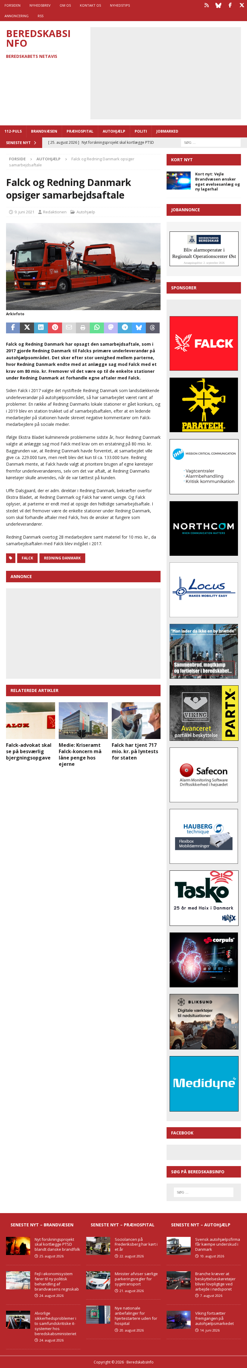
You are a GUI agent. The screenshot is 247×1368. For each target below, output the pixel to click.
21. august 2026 (132, 1290)
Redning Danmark (62, 558)
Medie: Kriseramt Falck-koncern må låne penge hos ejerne (80, 754)
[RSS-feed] (206, 5)
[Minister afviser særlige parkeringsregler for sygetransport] (98, 1280)
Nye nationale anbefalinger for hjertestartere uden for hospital (136, 1315)
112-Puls (13, 131)
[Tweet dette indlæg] (27, 327)
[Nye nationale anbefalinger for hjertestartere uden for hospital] (98, 1315)
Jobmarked (167, 131)
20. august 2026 (132, 1330)
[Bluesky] (218, 5)
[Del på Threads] (153, 327)
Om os (65, 5)
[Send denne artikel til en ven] (69, 327)
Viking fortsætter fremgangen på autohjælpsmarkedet (214, 1318)
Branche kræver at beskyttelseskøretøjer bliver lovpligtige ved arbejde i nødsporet (215, 1281)
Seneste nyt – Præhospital (123, 1225)
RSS (40, 16)
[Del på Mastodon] (111, 327)
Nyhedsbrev (40, 5)
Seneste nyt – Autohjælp (200, 1225)
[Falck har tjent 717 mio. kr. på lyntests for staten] (136, 720)
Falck (27, 558)
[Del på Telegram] (125, 327)
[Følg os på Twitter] (241, 5)
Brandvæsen (44, 131)
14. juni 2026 (210, 1330)
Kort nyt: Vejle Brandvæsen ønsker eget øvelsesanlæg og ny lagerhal (217, 181)
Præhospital (80, 131)
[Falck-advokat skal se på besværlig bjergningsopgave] (30, 720)
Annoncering (17, 16)
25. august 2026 (51, 1256)
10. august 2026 (212, 1256)
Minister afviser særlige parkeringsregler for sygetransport (136, 1279)
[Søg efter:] (211, 142)
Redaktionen (55, 212)
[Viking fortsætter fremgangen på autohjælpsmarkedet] (179, 1320)
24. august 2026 (51, 1295)
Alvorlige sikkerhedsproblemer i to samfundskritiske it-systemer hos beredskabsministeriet (55, 1323)
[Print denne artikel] (83, 327)
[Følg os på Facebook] (230, 5)
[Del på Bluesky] (139, 327)
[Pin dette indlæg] (55, 327)
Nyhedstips (120, 5)
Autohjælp (114, 131)
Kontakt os (90, 5)
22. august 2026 (132, 1256)
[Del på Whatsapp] (97, 327)
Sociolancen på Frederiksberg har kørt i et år (136, 1244)
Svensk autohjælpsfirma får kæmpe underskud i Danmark (217, 1244)
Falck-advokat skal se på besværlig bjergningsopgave (29, 751)
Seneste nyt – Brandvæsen (42, 1225)
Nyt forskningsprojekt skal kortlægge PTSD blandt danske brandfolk (57, 1244)
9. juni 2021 (24, 212)
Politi (141, 131)
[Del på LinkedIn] (41, 327)
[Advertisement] (170, 72)
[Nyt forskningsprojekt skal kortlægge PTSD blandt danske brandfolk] (18, 1246)
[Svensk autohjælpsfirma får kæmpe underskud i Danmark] (179, 1246)
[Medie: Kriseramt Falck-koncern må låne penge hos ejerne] (83, 720)
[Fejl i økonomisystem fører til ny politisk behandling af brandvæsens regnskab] (18, 1280)
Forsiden (12, 5)
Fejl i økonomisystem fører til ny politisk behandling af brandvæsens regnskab (57, 1281)
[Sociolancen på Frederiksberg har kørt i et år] (98, 1246)
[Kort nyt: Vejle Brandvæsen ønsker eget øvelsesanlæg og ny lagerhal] (179, 180)
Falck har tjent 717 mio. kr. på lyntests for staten (135, 751)
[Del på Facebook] (13, 327)
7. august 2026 (211, 1295)
